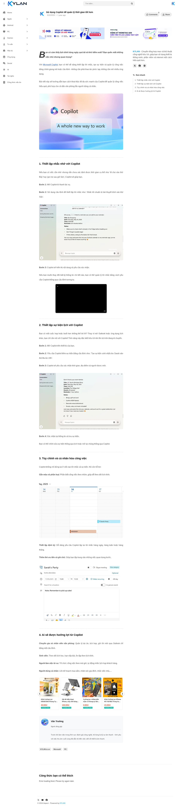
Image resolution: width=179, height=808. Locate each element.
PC (65, 749)
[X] (135, 66)
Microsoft (57, 749)
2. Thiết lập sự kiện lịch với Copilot (148, 84)
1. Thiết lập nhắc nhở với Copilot (147, 80)
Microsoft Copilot (50, 65)
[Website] (144, 66)
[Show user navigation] (173, 3)
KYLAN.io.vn (45, 749)
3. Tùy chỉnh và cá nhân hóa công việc (150, 87)
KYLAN (62, 803)
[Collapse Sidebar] (4, 3)
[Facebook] (140, 66)
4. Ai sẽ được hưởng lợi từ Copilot (148, 91)
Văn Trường (57, 721)
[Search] (132, 3)
